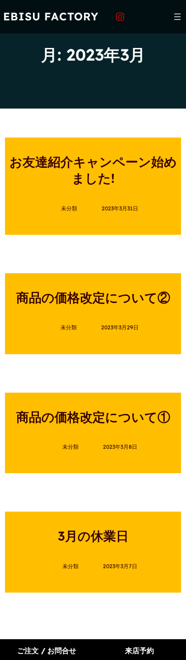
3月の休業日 (93, 536)
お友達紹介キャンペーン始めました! (93, 170)
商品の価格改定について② (93, 297)
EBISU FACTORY (50, 16)
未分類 (69, 208)
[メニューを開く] (177, 16)
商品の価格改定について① (93, 417)
